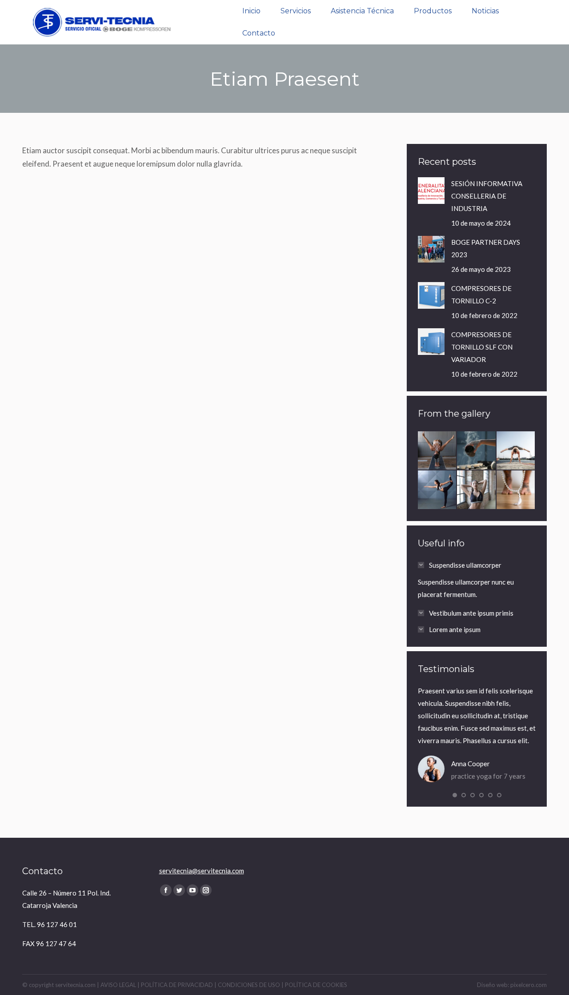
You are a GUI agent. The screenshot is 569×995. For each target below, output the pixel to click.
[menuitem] (251, 11)
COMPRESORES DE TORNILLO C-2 (481, 294)
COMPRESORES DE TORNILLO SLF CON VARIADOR (482, 346)
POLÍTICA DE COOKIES (316, 984)
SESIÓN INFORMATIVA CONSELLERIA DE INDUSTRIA (486, 195)
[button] (455, 795)
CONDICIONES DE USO (249, 984)
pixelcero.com (528, 984)
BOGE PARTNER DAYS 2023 (485, 248)
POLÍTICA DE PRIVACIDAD (177, 984)
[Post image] (431, 190)
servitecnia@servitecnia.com (201, 871)
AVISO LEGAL (118, 984)
